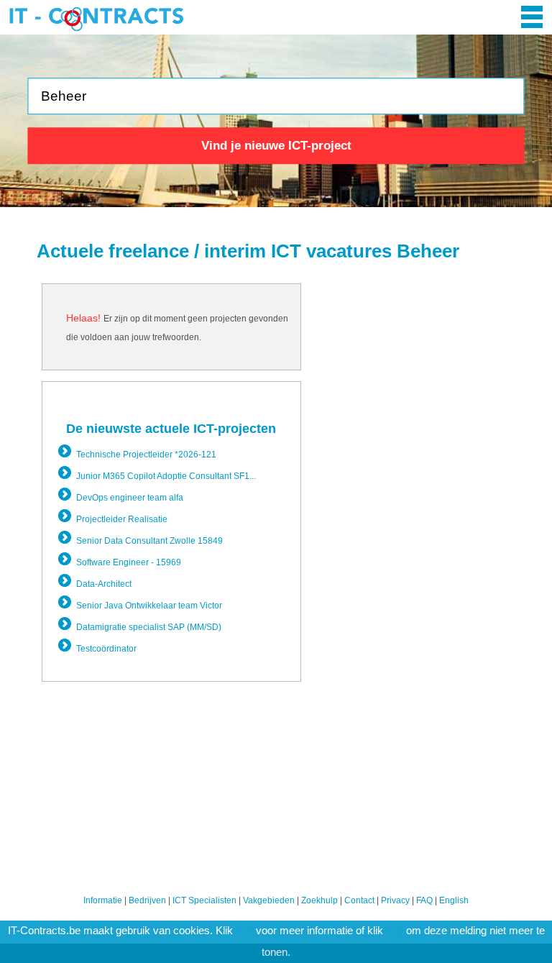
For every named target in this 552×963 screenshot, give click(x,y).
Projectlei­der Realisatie (121, 519)
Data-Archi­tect (104, 584)
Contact (359, 900)
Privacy (395, 900)
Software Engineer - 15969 (128, 562)
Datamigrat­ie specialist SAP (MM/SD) (148, 627)
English (454, 900)
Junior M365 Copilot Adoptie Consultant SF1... (166, 476)
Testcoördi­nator (106, 649)
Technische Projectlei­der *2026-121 (146, 454)
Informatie (102, 900)
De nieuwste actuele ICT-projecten (171, 428)
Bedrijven (147, 900)
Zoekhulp (319, 900)
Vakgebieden (269, 900)
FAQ (424, 900)
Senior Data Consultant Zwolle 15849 (149, 541)
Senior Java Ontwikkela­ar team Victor (149, 606)
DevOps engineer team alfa (129, 498)
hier (244, 930)
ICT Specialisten (204, 900)
